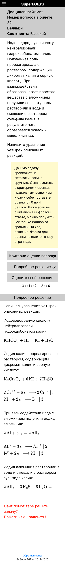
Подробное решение (32, 297)
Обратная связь (32, 555)
